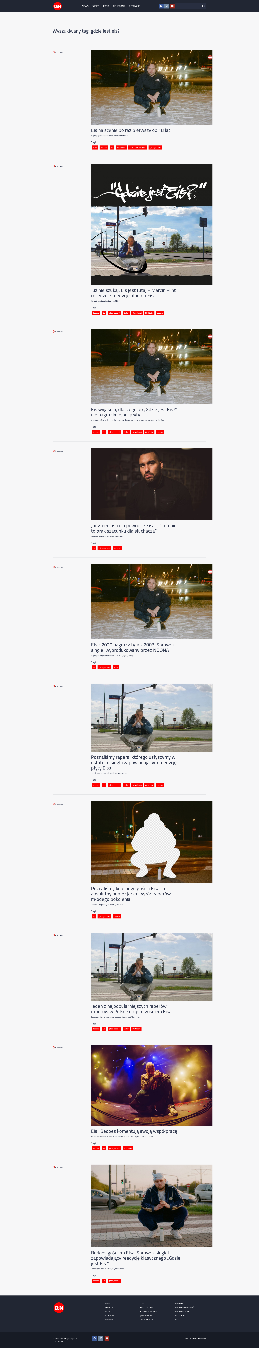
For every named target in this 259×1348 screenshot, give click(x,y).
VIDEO (96, 6)
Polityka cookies (183, 1311)
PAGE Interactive (199, 1338)
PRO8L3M (149, 313)
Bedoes (104, 147)
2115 (95, 147)
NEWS (85, 6)
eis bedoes (121, 147)
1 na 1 (143, 1303)
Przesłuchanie (147, 1307)
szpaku (160, 313)
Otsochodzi (137, 313)
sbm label (128, 1148)
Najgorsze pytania (148, 1311)
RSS (177, 1319)
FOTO (106, 6)
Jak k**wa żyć (146, 1315)
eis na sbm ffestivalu (138, 147)
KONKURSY (109, 1307)
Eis (112, 147)
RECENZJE (134, 6)
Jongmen (117, 548)
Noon (116, 667)
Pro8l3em (136, 1029)
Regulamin (180, 1315)
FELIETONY (119, 6)
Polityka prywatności (185, 1307)
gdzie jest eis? (155, 147)
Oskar (126, 313)
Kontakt (179, 1303)
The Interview (146, 1319)
